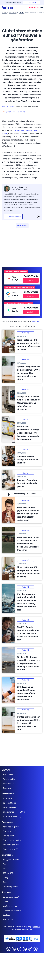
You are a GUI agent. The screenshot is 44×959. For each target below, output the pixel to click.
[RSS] (36, 949)
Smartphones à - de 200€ (14, 812)
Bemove (36, 926)
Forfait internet (22, 225)
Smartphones (8, 783)
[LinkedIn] (38, 216)
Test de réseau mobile (12, 840)
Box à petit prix (9, 803)
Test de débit (8, 836)
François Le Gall (8, 106)
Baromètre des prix (11, 845)
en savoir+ (35, 321)
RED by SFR (8, 873)
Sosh (5, 882)
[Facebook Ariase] (19, 949)
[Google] (8, 949)
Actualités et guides (11, 827)
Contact (6, 901)
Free (4, 864)
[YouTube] (25, 949)
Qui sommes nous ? (11, 897)
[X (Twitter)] (14, 949)
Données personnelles (12, 910)
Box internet (8, 774)
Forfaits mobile (9, 779)
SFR (4, 868)
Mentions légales (10, 906)
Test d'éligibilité (9, 831)
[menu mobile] (42, 8)
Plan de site (8, 919)
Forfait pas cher (9, 807)
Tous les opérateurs (11, 886)
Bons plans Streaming (12, 816)
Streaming (7, 788)
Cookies (6, 915)
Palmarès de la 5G (10, 849)
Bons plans (7, 798)
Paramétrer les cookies (22, 929)
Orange (6, 877)
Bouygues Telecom (11, 859)
